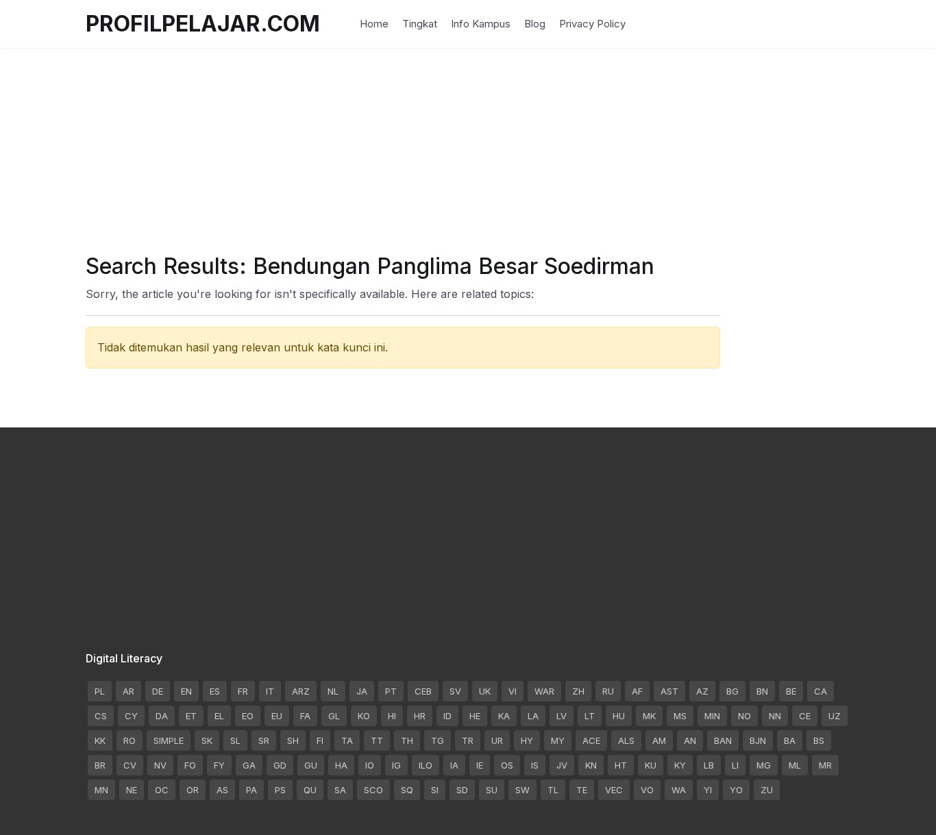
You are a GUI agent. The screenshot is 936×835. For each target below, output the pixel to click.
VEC (614, 789)
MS (680, 715)
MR (825, 765)
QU (310, 789)
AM (659, 740)
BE (791, 691)
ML (795, 765)
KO (364, 715)
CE (805, 715)
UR (497, 740)
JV (561, 765)
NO (744, 715)
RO (129, 740)
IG (396, 765)
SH (293, 740)
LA (533, 715)
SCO (373, 789)
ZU (767, 789)
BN (762, 691)
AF (637, 691)
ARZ (301, 691)
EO (248, 715)
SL (235, 740)
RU (608, 691)
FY (219, 765)
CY (131, 715)
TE (581, 789)
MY (558, 740)
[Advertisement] (468, 144)
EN (186, 691)
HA (341, 765)
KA (504, 715)
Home (374, 23)
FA (305, 715)
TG (437, 740)
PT (391, 691)
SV (455, 691)
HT (621, 765)
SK (206, 740)
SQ (407, 789)
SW (522, 789)
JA (361, 691)
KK (100, 740)
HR (420, 715)
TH (407, 740)
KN (591, 765)
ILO (425, 765)
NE (131, 789)
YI (708, 789)
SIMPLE (168, 740)
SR (263, 740)
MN (101, 789)
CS (101, 715)
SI (435, 789)
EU (276, 715)
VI (512, 691)
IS (535, 765)
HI (392, 715)
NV (160, 765)
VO (647, 789)
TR (467, 740)
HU (619, 715)
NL (333, 691)
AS (222, 789)
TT (377, 740)
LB (709, 765)
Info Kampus (480, 23)
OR (192, 789)
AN (690, 740)
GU (310, 765)
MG (763, 765)
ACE (591, 740)
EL (219, 715)
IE (479, 765)
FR (243, 691)
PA (251, 789)
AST (669, 691)
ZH (578, 691)
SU (491, 789)
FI (320, 740)
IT (270, 691)
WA (679, 789)
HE (474, 715)
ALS (626, 740)
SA (340, 789)
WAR (544, 691)
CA (820, 691)
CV (129, 765)
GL (334, 715)
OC (162, 789)
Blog (534, 23)
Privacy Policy (592, 23)
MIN (712, 715)
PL (100, 691)
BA (790, 740)
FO (190, 765)
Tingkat (419, 23)
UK (485, 691)
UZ (834, 715)
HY (527, 740)
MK (649, 715)
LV (561, 715)
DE (157, 691)
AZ (702, 691)
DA (162, 715)
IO (369, 765)
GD (279, 765)
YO (736, 789)
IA (454, 765)
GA (249, 765)
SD (462, 789)
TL (552, 789)
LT (589, 715)
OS (507, 765)
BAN (723, 740)
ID (447, 715)
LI (735, 765)
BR (100, 765)
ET (191, 715)
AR (128, 691)
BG (732, 691)
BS (818, 740)
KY (680, 765)
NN (775, 715)
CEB (423, 691)
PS (280, 789)
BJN (758, 740)
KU (650, 765)
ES (215, 691)
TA (347, 740)
